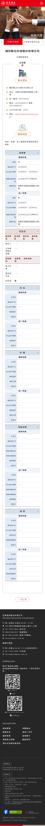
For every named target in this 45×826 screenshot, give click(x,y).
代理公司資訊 (13, 42)
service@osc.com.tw (14, 638)
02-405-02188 (11, 635)
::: (1, 14)
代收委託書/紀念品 (32, 42)
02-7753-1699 (11, 651)
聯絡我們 (26, 740)
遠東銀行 (26, 736)
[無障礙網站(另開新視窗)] (15, 812)
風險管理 (7, 736)
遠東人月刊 (27, 732)
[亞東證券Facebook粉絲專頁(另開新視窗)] (6, 813)
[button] (41, 3)
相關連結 (26, 728)
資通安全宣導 (9, 740)
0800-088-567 (11, 632)
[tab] (22, 153)
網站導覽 (7, 728)
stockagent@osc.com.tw (16, 654)
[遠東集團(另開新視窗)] (32, 812)
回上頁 (24, 599)
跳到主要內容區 (8, 9)
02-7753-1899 (11, 629)
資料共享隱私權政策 (12, 743)
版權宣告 (7, 732)
